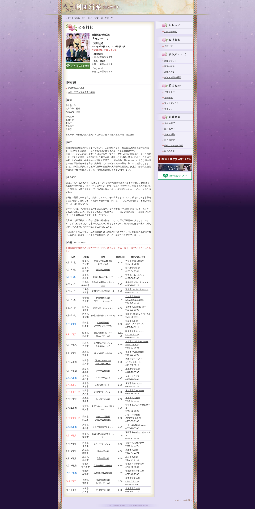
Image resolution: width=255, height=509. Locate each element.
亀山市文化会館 (103, 399)
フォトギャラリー (172, 103)
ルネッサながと (103, 378)
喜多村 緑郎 (169, 134)
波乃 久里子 (169, 129)
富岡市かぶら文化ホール (103, 291)
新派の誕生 (169, 66)
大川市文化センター (103, 392)
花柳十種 (168, 97)
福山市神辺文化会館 (103, 353)
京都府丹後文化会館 (103, 465)
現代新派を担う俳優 (173, 145)
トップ (66, 18)
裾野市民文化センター (103, 308)
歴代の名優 (169, 151)
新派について (170, 61)
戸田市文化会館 (103, 490)
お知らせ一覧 (170, 31)
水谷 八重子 (169, 123)
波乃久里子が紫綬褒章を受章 (81, 92)
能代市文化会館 (103, 269)
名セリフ (168, 109)
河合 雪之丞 (169, 140)
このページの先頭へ (182, 500)
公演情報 (76, 18)
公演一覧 (168, 46)
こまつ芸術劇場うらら (103, 427)
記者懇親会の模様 (76, 88)
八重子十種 (169, 92)
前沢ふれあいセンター (103, 277)
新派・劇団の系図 (172, 77)
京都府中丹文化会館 (103, 472)
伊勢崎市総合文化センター (137, 282)
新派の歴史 (169, 72)
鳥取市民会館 (103, 458)
